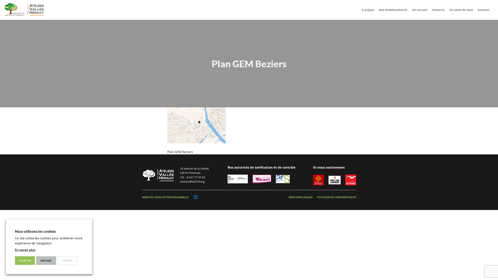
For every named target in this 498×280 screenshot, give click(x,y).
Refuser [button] (46, 260)
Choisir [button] (67, 260)
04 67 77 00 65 (196, 177)
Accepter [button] (25, 260)
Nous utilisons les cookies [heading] (35, 231)
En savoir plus (25, 250)
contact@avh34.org (192, 181)
